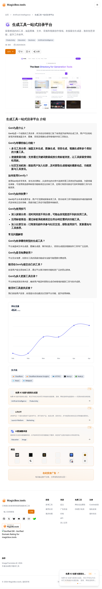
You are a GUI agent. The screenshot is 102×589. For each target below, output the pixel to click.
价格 (62, 513)
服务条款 (92, 513)
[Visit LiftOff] (89, 420)
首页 (7, 15)
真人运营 (63, 522)
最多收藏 (49, 513)
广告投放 (63, 509)
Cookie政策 (94, 504)
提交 (62, 504)
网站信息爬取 (80, 504)
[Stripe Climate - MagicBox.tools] (34, 518)
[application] (51, 337)
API (61, 518)
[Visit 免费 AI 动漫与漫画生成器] (89, 401)
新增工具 (49, 504)
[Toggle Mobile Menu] (97, 5)
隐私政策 (92, 509)
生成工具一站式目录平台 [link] (44, 15)
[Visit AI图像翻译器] (89, 439)
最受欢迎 (49, 509)
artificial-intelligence (21, 15)
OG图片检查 (79, 509)
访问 (9, 51)
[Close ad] (95, 574)
